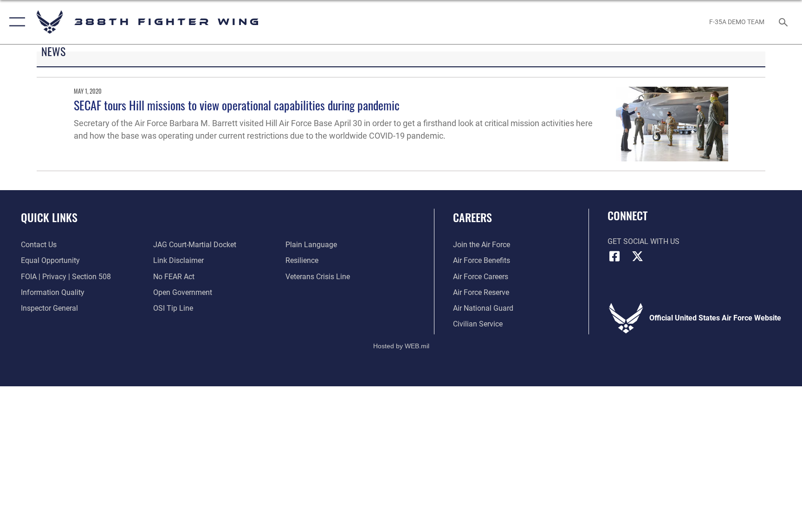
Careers (472, 217)
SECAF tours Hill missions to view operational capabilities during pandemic (237, 105)
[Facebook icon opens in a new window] (614, 256)
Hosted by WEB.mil (401, 346)
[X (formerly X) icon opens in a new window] (638, 256)
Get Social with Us (643, 241)
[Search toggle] (784, 21)
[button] (15, 22)
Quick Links (49, 217)
